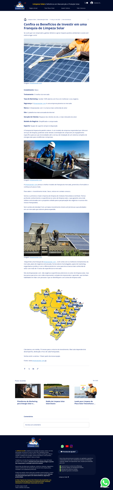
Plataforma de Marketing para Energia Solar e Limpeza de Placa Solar (27, 402)
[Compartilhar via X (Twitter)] (29, 369)
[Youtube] (67, 446)
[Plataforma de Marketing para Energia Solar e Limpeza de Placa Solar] (28, 391)
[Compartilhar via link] (37, 369)
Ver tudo (95, 380)
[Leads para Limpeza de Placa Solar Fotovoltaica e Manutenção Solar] (85, 391)
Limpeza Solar (30, 480)
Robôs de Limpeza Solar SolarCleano (55, 402)
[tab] (68, 451)
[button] (86, 3)
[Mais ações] (88, 19)
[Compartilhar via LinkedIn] (33, 369)
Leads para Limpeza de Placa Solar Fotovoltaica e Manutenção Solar (85, 402)
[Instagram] (71, 446)
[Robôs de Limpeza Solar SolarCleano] (56, 391)
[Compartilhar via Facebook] (25, 369)
